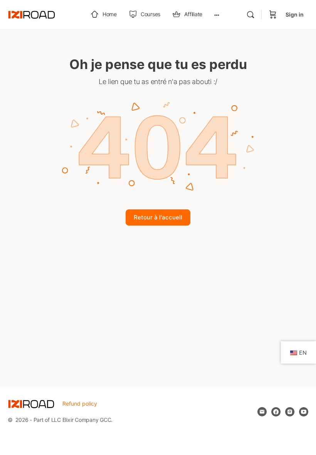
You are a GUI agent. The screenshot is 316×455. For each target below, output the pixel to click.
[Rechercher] (250, 14)
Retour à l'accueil (158, 217)
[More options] (217, 14)
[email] (262, 411)
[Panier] (273, 14)
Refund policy (79, 403)
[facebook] (276, 411)
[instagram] (289, 411)
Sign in (295, 14)
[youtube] (303, 411)
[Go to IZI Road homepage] (31, 14)
